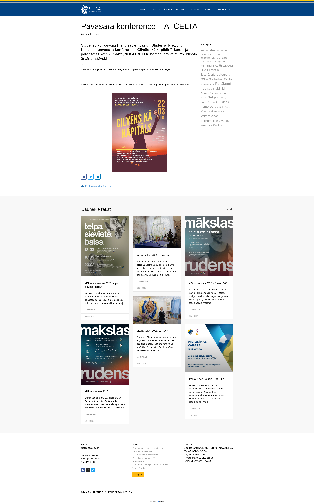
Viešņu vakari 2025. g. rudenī (153, 330)
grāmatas (210, 61)
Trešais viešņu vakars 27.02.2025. (207, 379)
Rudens (214, 93)
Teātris (227, 107)
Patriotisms (207, 89)
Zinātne (217, 125)
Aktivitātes (208, 50)
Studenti (212, 102)
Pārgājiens (205, 93)
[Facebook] (83, 470)
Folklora (214, 58)
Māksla (205, 79)
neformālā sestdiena (208, 84)
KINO (224, 61)
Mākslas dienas (216, 79)
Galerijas (180, 9)
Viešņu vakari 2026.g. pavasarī (153, 255)
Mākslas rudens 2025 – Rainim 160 (208, 283)
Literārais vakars (214, 74)
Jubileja (217, 61)
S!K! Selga (222, 93)
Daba (219, 50)
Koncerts (205, 66)
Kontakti (208, 9)
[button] (84, 177)
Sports (204, 102)
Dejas (224, 51)
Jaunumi (142, 9)
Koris (211, 66)
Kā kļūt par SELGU (195, 9)
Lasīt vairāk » (90, 310)
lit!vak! (205, 69)
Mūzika (228, 79)
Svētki (220, 106)
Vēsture (166, 9)
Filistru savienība (93, 186)
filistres (214, 55)
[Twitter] (93, 470)
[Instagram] (88, 470)
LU (229, 75)
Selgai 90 (220, 98)
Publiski (107, 186)
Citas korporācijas (223, 9)
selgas (225, 98)
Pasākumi (223, 84)
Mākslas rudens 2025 (96, 391)
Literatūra (214, 70)
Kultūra (220, 65)
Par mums (153, 9)
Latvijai (229, 65)
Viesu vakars (209, 111)
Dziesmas (206, 54)
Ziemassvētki (206, 125)
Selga (212, 97)
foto (220, 58)
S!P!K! (204, 97)
